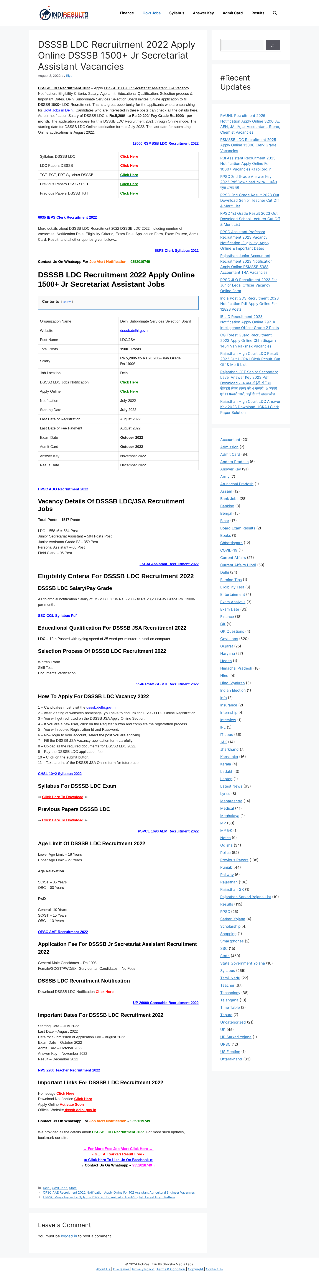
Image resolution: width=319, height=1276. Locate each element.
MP (223, 823)
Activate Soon (72, 1104)
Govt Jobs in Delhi (57, 110)
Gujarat (226, 646)
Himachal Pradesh (236, 668)
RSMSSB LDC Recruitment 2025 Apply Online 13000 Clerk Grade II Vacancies (249, 145)
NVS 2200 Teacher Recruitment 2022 (69, 1070)
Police (225, 852)
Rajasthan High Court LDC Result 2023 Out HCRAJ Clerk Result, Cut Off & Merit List (250, 359)
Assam (226, 491)
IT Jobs (226, 734)
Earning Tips (231, 580)
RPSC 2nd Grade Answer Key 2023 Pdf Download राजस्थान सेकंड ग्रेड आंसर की (248, 182)
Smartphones (232, 941)
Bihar (224, 521)
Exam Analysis (232, 602)
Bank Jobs (229, 498)
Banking (227, 506)
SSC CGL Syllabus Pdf (57, 616)
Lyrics (225, 793)
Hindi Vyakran (232, 683)
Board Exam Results (237, 528)
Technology (230, 993)
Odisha (226, 845)
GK (222, 624)
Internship (228, 712)
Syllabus (176, 13)
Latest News (231, 786)
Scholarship (230, 926)
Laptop (226, 779)
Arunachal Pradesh (236, 484)
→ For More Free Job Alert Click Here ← (118, 1149)
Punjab (226, 867)
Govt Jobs (152, 13)
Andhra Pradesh (234, 462)
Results (258, 13)
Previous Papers (234, 860)
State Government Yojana (242, 963)
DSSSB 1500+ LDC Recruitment (64, 105)
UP (222, 1029)
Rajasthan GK (232, 889)
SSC (224, 948)
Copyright (196, 1269)
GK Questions (232, 631)
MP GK (226, 830)
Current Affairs (233, 557)
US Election (230, 1052)
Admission (229, 447)
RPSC (225, 911)
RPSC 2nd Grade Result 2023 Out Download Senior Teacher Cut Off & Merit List (249, 200)
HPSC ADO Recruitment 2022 (63, 489)
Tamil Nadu (230, 978)
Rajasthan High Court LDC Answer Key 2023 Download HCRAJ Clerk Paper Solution (250, 407)
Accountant (230, 439)
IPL (223, 727)
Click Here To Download (62, 820)
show (67, 301)
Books (225, 535)
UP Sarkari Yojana (236, 1037)
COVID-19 (228, 550)
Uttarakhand (231, 1059)
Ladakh (226, 771)
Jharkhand (229, 749)
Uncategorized (233, 1022)
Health (226, 661)
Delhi (46, 1188)
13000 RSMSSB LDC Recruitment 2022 (166, 143)
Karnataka (229, 757)
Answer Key (203, 13)
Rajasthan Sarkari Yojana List (245, 897)
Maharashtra (231, 801)
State (73, 1188)
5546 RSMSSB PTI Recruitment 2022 (167, 684)
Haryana (227, 653)
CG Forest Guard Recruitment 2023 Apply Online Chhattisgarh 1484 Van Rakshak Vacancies (248, 340)
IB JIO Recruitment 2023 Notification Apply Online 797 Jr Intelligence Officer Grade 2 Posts (249, 322)
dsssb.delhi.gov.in (134, 331)
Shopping (228, 934)
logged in (69, 1236)
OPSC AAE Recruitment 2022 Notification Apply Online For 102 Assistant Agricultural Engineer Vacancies (119, 1192)
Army (224, 476)
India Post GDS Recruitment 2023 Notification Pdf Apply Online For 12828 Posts (249, 303)
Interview (228, 720)
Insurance (228, 705)
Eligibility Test (232, 587)
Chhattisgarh (231, 543)
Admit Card (233, 13)
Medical (227, 808)
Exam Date (229, 609)
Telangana (229, 1000)
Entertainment (232, 594)
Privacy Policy (143, 1269)
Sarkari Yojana (232, 919)
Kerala (225, 764)
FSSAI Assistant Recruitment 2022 (169, 564)
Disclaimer (121, 1269)
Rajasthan (229, 882)
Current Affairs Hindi (238, 565)
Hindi (224, 675)
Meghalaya (229, 816)
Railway (227, 875)
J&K (223, 742)
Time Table (230, 1007)
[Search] (273, 45)
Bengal (226, 513)
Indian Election (233, 690)
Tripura (226, 1015)
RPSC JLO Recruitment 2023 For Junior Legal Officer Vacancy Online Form (248, 285)
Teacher (227, 985)
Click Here (129, 166)
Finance (127, 13)
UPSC (225, 1044)
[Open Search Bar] (275, 13)
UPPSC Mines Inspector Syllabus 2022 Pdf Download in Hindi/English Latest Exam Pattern (109, 1197)
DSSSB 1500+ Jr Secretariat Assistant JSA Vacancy (146, 88)
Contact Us (214, 1269)
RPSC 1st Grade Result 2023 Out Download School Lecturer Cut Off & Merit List (250, 219)
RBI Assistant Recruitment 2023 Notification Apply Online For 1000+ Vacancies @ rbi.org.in (248, 163)
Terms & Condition (171, 1269)
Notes (225, 838)
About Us (103, 1269)
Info (223, 698)
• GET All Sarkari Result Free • (118, 1154)
